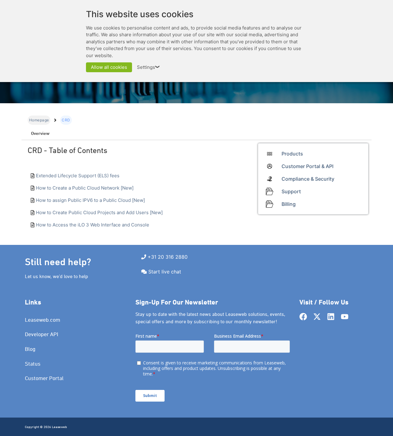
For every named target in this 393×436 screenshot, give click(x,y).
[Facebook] (303, 316)
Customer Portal (44, 378)
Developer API (41, 334)
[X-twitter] (317, 316)
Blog (30, 349)
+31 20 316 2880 (168, 257)
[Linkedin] (331, 316)
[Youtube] (344, 316)
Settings (148, 67)
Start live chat (164, 272)
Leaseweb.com (42, 319)
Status (33, 363)
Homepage (39, 120)
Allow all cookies (109, 67)
